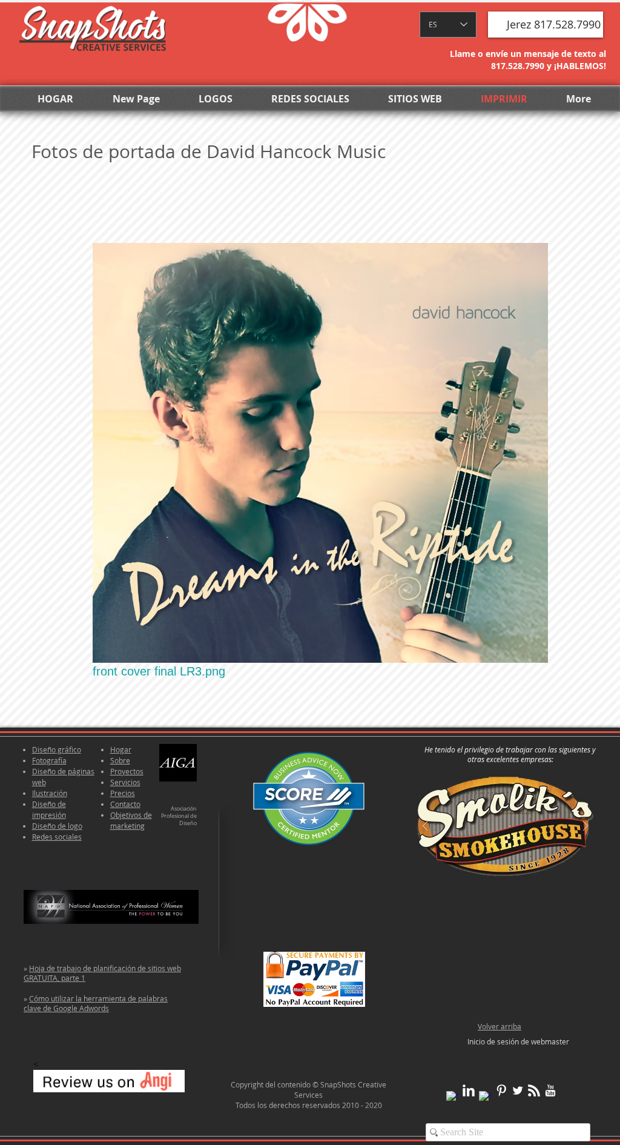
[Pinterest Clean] (501, 1090)
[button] (545, 25)
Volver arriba (499, 1026)
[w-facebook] (452, 1097)
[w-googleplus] (485, 1097)
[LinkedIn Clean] (469, 1090)
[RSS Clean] (534, 1090)
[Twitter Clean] (518, 1090)
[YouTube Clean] (550, 1090)
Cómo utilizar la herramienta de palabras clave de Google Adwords (96, 1003)
